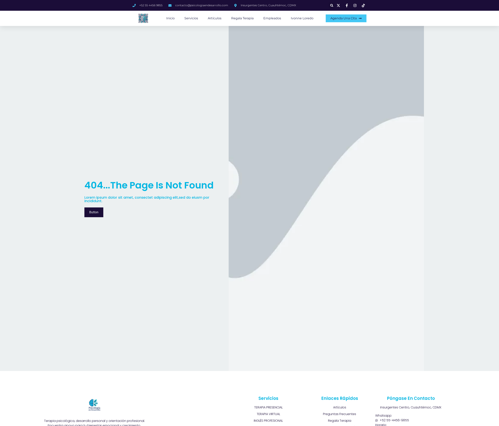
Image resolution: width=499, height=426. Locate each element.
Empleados (272, 18)
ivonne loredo (302, 18)
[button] (332, 5)
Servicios (191, 18)
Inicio (170, 18)
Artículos (214, 18)
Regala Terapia (242, 18)
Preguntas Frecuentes (339, 414)
